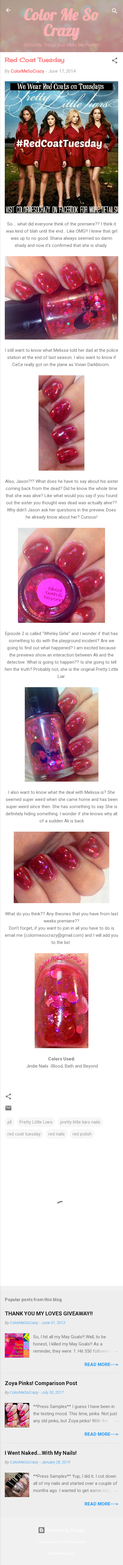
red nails (56, 1134)
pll (9, 1122)
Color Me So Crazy (61, 22)
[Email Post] (8, 1110)
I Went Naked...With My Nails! (41, 1453)
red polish (82, 1134)
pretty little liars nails (80, 1122)
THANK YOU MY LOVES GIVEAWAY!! (49, 1313)
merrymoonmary (74, 1542)
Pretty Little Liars (36, 1122)
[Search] (114, 12)
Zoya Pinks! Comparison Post (41, 1383)
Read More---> (101, 1364)
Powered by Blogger (65, 1530)
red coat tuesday (24, 1134)
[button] (114, 61)
